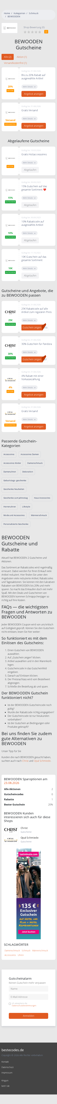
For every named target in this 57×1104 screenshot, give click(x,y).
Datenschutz (8, 1067)
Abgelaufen (30, 169)
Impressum (7, 1072)
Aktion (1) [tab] (22, 57)
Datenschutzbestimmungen (24, 1005)
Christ (25, 760)
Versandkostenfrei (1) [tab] (15, 63)
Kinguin (5, 1080)
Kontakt (5, 1061)
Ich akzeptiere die (24, 1004)
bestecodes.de (13, 1050)
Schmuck (33, 13)
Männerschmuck (40, 950)
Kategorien (19, 13)
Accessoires (10, 955)
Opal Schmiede (42, 760)
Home (7, 13)
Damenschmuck (12, 950)
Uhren (21, 955)
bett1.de (6, 1085)
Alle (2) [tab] (7, 57)
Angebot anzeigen (33, 93)
